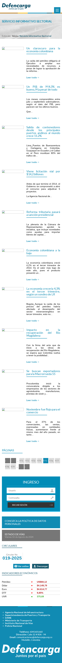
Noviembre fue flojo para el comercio (43, 411)
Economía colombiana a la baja (43, 251)
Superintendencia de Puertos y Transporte (27, 615)
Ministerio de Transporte (18, 620)
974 (39, 460)
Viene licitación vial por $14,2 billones (43, 172)
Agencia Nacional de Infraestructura (24, 612)
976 (51, 460)
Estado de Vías (19, 535)
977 (57, 460)
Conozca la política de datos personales (25, 522)
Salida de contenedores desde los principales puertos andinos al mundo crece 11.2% (43, 131)
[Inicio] (16, 9)
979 (13, 466)
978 (7, 466)
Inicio (15, 36)
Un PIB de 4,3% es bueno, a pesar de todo (43, 88)
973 (33, 460)
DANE (8, 617)
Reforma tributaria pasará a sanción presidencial (43, 213)
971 (21, 460)
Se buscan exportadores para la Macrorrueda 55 (43, 372)
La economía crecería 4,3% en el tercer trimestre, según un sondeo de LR (43, 291)
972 (27, 460)
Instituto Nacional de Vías (19, 623)
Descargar (42, 566)
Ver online (23, 566)
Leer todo (31, 77)
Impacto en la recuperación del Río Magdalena (43, 332)
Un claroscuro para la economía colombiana (43, 49)
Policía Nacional (13, 625)
